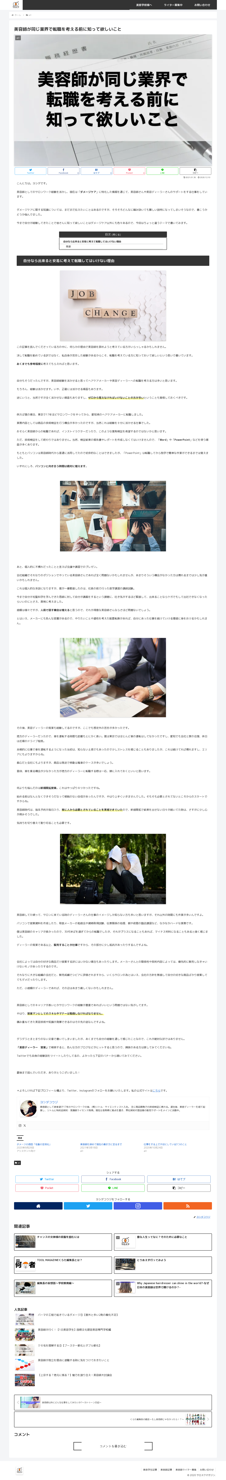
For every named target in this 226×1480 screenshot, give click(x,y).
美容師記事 (166, 1469)
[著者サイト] (38, 1206)
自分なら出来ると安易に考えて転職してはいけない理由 (92, 241)
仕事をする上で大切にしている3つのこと (165, 1144)
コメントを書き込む (113, 1446)
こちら (156, 1090)
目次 (108, 234)
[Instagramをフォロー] (138, 1206)
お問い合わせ (207, 1469)
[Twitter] (24, 1125)
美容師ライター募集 (186, 1469)
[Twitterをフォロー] (88, 1206)
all (19, 1162)
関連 (68, 246)
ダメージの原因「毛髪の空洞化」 (34, 1144)
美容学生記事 (150, 1469)
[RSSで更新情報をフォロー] (187, 1206)
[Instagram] (20, 1125)
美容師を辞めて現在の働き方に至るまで (101, 1144)
